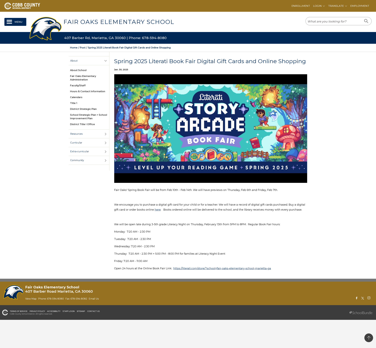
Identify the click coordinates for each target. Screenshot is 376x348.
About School (78, 70)
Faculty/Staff (78, 85)
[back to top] (368, 337)
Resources (76, 133)
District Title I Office (82, 124)
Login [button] (317, 5)
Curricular (76, 142)
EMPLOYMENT (359, 5)
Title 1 (73, 103)
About (74, 60)
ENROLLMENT (301, 5)
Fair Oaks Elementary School (118, 22)
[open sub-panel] (105, 61)
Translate (336, 5)
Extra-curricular (79, 151)
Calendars (76, 97)
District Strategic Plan (83, 109)
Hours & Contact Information (87, 91)
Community (77, 160)
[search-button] (366, 21)
